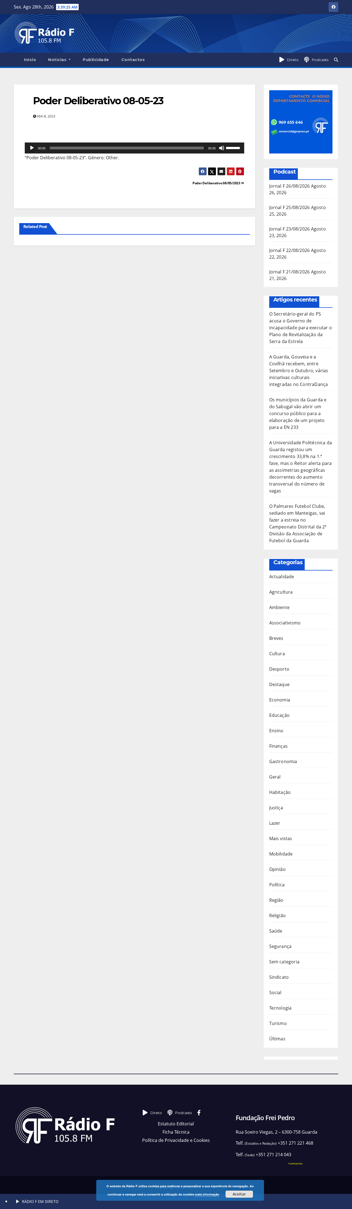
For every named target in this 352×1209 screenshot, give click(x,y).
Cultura (277, 654)
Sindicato (279, 977)
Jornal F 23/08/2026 (289, 229)
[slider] (233, 147)
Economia (279, 700)
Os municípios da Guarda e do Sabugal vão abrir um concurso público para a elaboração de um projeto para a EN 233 (298, 413)
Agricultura (281, 592)
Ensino (276, 731)
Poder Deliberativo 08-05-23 (98, 100)
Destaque (279, 684)
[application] (134, 147)
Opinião (277, 869)
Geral (275, 777)
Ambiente (279, 607)
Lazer (274, 823)
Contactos (133, 59)
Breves (276, 638)
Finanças (278, 746)
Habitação (280, 792)
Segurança (280, 946)
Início (30, 59)
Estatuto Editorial (176, 1124)
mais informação (207, 1194)
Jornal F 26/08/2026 (289, 186)
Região (276, 900)
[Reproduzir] (32, 148)
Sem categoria (284, 962)
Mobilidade (281, 854)
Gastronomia (283, 761)
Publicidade (96, 59)
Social (275, 992)
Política (277, 885)
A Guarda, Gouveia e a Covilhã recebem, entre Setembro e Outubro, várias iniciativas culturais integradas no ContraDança (298, 370)
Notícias (58, 59)
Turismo (278, 1023)
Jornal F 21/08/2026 (289, 272)
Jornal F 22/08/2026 (289, 250)
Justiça (276, 808)
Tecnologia (280, 1008)
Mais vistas (280, 838)
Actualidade (281, 577)
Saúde (275, 931)
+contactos (295, 1163)
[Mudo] (221, 148)
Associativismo (285, 623)
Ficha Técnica (176, 1132)
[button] (336, 60)
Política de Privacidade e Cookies (176, 1140)
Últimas (277, 1039)
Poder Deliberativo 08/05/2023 (217, 183)
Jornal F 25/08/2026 (289, 207)
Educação (279, 715)
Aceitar (239, 1194)
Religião (277, 915)
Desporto (279, 669)
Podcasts (320, 59)
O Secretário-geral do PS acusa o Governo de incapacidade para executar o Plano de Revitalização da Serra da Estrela (300, 327)
